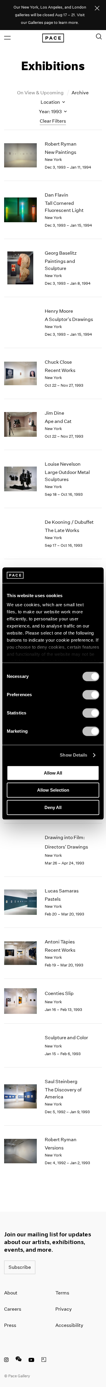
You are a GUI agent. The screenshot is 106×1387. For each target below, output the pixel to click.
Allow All (53, 772)
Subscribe (20, 1267)
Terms (62, 1293)
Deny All (53, 807)
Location (51, 102)
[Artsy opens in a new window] (44, 1360)
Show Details (73, 754)
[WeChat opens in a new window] (18, 1360)
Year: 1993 (51, 111)
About (10, 1293)
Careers (12, 1309)
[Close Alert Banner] (97, 8)
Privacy (63, 1309)
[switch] (90, 694)
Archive (80, 92)
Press (10, 1325)
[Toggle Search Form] (99, 36)
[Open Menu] (7, 37)
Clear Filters (53, 121)
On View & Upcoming (40, 92)
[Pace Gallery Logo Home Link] (53, 38)
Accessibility (69, 1325)
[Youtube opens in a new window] (31, 1360)
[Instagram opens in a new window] (6, 1360)
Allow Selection (53, 790)
